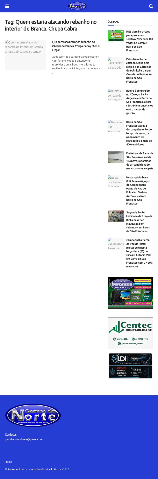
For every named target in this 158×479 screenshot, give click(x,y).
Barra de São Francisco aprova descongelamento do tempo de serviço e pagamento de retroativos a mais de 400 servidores (139, 133)
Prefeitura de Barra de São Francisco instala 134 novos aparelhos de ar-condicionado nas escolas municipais (139, 161)
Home (8, 461)
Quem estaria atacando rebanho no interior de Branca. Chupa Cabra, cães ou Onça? (76, 46)
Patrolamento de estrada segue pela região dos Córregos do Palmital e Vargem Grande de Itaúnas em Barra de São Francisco (139, 70)
